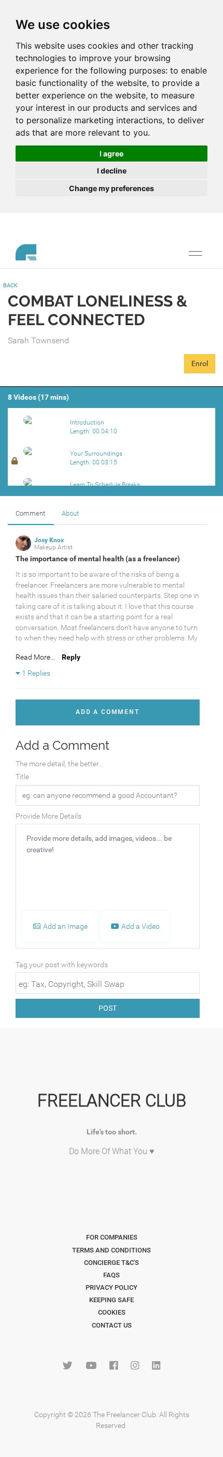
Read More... (35, 657)
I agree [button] (111, 153)
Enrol (199, 363)
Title (22, 777)
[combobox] (108, 983)
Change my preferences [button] (111, 188)
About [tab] (70, 513)
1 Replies (35, 673)
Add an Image (64, 926)
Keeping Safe (111, 1300)
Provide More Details (48, 816)
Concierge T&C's (111, 1262)
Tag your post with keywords (62, 964)
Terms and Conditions (111, 1250)
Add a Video (140, 926)
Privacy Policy (111, 1287)
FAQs (111, 1275)
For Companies (111, 1237)
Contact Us (112, 1325)
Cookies (112, 1312)
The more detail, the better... (59, 764)
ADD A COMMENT (107, 712)
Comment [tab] (30, 513)
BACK (10, 285)
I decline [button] (112, 170)
